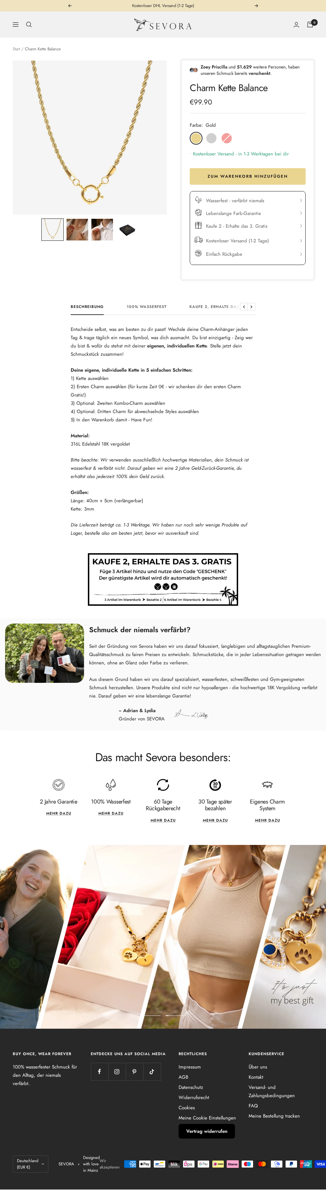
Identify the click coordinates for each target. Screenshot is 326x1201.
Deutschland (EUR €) (27, 1164)
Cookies (187, 1107)
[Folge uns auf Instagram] (117, 1071)
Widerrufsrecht (194, 1097)
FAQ (253, 1105)
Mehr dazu (58, 813)
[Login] (296, 24)
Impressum (190, 1066)
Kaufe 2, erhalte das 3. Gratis (225, 307)
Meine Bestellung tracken (274, 1115)
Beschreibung (87, 307)
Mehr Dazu (215, 820)
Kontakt (256, 1077)
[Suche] (29, 24)
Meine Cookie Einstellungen (207, 1117)
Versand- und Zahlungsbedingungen (272, 1091)
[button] (52, 229)
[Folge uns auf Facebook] (99, 1071)
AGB (183, 1077)
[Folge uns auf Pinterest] (134, 1071)
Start (16, 49)
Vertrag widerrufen (206, 1131)
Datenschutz (191, 1087)
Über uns (258, 1066)
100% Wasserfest (147, 307)
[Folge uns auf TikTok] (152, 1071)
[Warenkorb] (310, 24)
